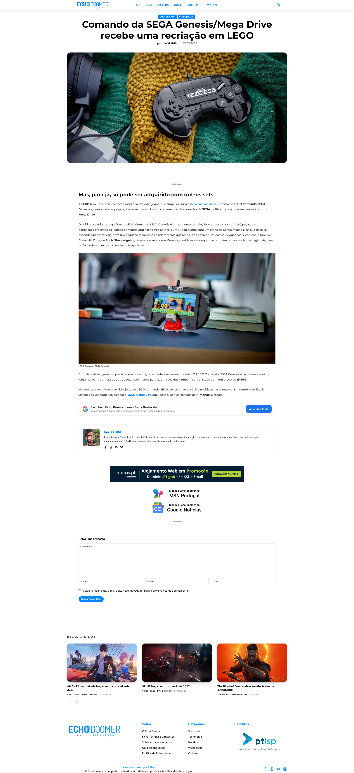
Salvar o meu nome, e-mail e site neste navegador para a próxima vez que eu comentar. (136, 590)
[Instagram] (111, 446)
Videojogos (186, 16)
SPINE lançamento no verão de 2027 (166, 686)
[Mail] (116, 446)
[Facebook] (105, 446)
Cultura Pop (167, 16)
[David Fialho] (91, 439)
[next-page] (75, 701)
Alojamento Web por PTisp (139, 767)
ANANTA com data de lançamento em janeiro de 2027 (98, 687)
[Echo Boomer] (93, 5)
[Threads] (285, 769)
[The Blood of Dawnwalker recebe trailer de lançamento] (252, 663)
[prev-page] (69, 701)
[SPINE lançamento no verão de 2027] (177, 663)
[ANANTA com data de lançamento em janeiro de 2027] (102, 663)
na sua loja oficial (205, 204)
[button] (278, 5)
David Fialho (170, 43)
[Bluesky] (121, 446)
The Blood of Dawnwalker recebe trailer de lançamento (245, 687)
